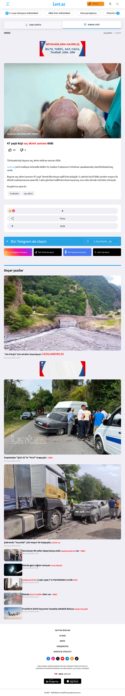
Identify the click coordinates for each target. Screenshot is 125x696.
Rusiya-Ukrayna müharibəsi (23, 13)
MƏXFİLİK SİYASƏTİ (62, 651)
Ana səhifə (108, 33)
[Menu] (7, 4)
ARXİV (62, 641)
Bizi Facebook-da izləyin (77, 252)
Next (118, 13)
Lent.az (11, 167)
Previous (7, 13)
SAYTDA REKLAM (62, 630)
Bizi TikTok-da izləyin (46, 252)
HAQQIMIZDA (62, 646)
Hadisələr (14, 193)
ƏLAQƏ (62, 635)
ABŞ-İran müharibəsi (59, 13)
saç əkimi (28, 193)
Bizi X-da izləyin (103, 252)
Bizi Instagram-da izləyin (18, 252)
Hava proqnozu (88, 13)
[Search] (117, 4)
